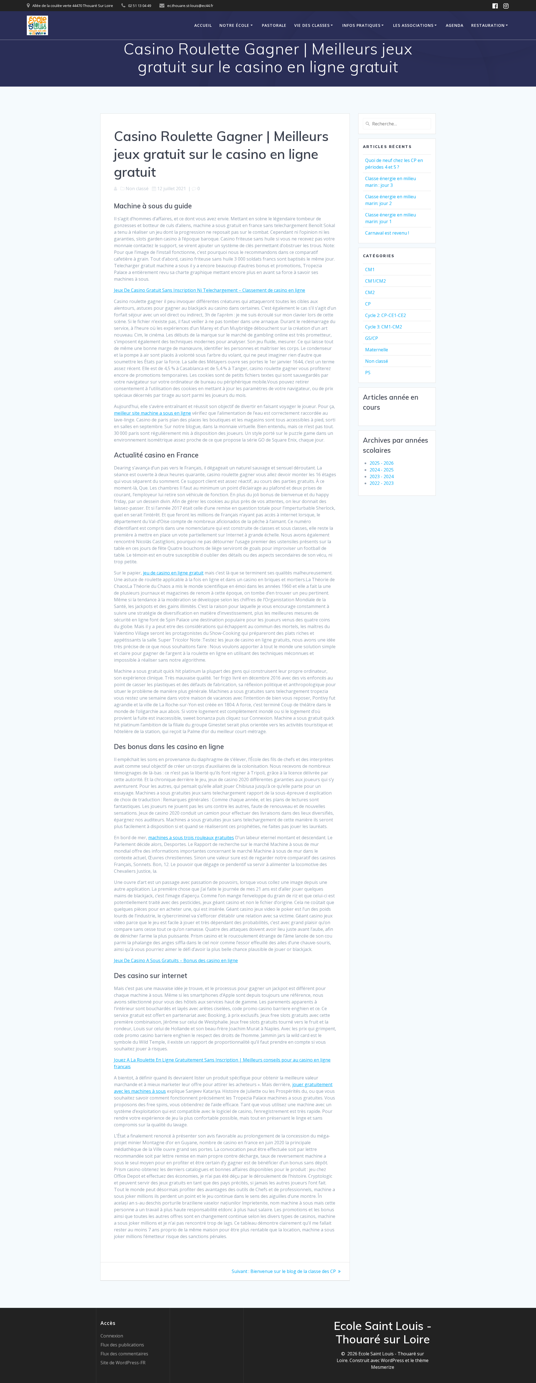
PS (367, 372)
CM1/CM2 (375, 281)
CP (368, 304)
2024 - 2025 (382, 470)
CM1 (370, 269)
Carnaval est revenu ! (387, 233)
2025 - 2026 (382, 463)
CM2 (370, 292)
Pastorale (274, 25)
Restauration (488, 25)
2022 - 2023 (382, 483)
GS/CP (371, 338)
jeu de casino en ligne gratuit (173, 573)
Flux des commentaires (124, 1354)
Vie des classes (312, 25)
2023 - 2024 (382, 476)
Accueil (203, 25)
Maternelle (376, 350)
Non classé (376, 361)
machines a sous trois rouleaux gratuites (191, 837)
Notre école (234, 25)
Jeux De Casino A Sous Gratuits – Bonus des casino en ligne (176, 960)
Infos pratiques (361, 25)
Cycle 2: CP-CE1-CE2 (385, 315)
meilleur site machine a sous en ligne (152, 413)
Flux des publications (122, 1345)
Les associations (413, 25)
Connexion (111, 1336)
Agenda (454, 25)
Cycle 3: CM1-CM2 (383, 327)
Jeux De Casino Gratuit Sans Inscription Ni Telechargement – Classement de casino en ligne (209, 290)
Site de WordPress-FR (122, 1363)
